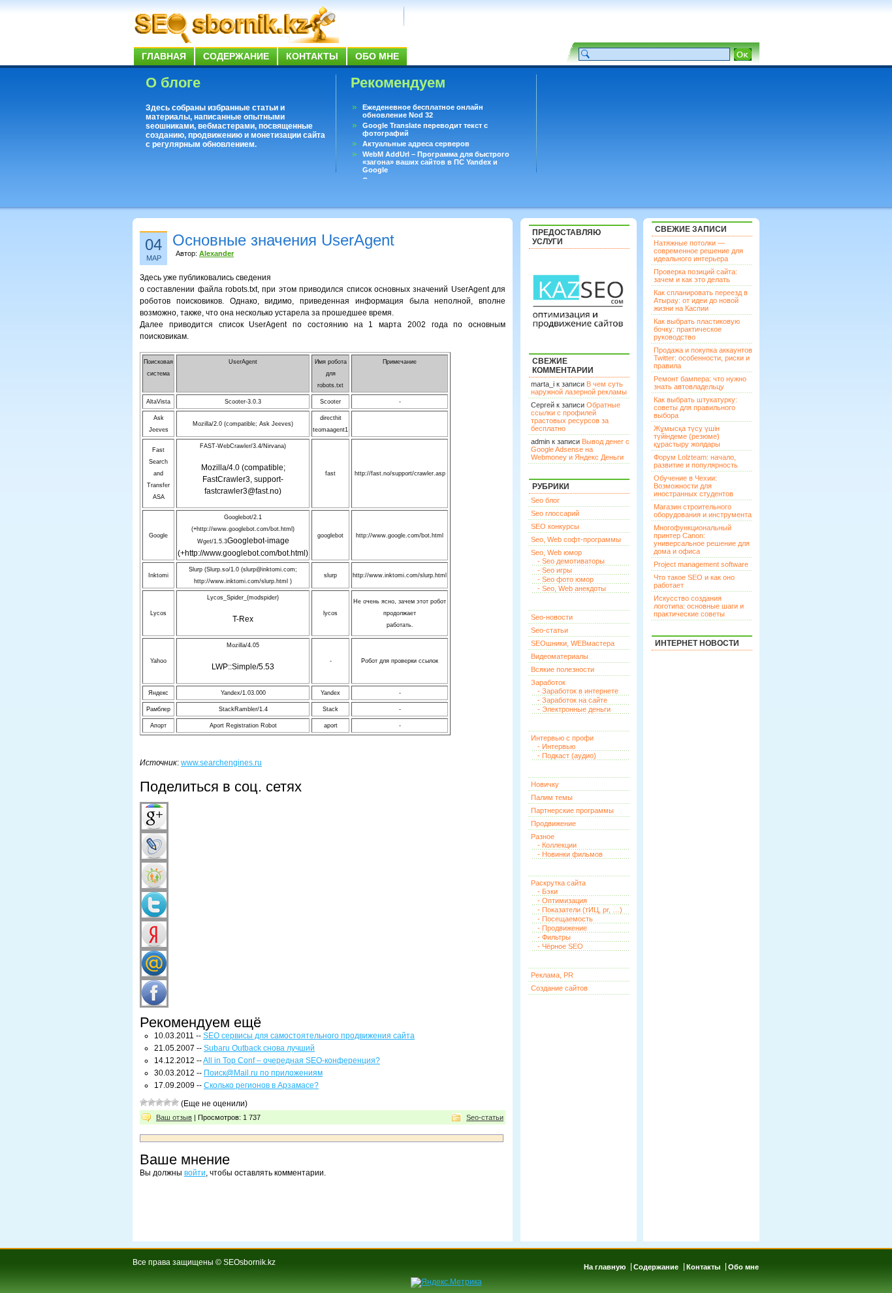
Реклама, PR (552, 975)
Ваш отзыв (174, 1117)
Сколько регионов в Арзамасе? (261, 1085)
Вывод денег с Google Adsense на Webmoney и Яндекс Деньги (580, 449)
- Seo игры (554, 570)
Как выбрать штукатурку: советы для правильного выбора (695, 407)
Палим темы (552, 797)
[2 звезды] (151, 1102)
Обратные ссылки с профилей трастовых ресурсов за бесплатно (575, 416)
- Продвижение (562, 928)
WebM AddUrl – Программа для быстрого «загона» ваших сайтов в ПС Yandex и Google (435, 162)
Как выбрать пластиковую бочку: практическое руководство (697, 329)
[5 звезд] (175, 1102)
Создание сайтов (559, 988)
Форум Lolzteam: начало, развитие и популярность (696, 461)
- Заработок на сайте (572, 700)
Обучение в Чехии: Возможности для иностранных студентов (693, 486)
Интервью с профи (562, 738)
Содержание (236, 56)
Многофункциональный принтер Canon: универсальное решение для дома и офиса (702, 539)
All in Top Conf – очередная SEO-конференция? (291, 1060)
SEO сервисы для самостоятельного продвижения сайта (309, 1035)
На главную (605, 1267)
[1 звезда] (144, 1102)
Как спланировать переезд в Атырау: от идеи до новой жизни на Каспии (701, 300)
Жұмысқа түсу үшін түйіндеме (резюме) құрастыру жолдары (687, 436)
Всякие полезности (562, 669)
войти (195, 1172)
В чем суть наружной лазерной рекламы (579, 388)
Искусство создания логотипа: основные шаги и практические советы (699, 606)
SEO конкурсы (555, 526)
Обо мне (377, 56)
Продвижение (553, 823)
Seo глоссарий (555, 513)
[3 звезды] (159, 1102)
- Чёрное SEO (560, 946)
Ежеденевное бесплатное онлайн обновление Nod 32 (422, 111)
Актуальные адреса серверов (416, 144)
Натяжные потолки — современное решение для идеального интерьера (698, 251)
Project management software (701, 564)
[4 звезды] (167, 1102)
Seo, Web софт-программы (576, 539)
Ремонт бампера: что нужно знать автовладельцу (700, 383)
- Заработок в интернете (577, 691)
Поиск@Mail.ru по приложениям (263, 1073)
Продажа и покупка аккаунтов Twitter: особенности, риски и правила (703, 358)
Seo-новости (552, 617)
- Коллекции (557, 845)
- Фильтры (554, 937)
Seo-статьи (484, 1117)
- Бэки (547, 891)
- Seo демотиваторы (571, 561)
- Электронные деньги (574, 709)
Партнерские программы (572, 810)
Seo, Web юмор (556, 552)
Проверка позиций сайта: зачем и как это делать (695, 275)
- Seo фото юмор (565, 579)
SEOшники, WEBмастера (572, 643)
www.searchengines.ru (221, 762)
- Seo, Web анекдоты (571, 588)
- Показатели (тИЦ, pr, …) (579, 910)
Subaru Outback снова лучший (259, 1048)
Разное (542, 836)
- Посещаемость (565, 919)
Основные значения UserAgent (283, 240)
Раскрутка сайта (558, 883)
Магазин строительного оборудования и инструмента (703, 511)
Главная (164, 56)
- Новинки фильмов (570, 854)
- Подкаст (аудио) (566, 755)
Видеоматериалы (559, 656)
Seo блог (545, 500)
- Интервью (556, 746)
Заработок (548, 682)
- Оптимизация (562, 900)
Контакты (312, 56)
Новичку (545, 784)
